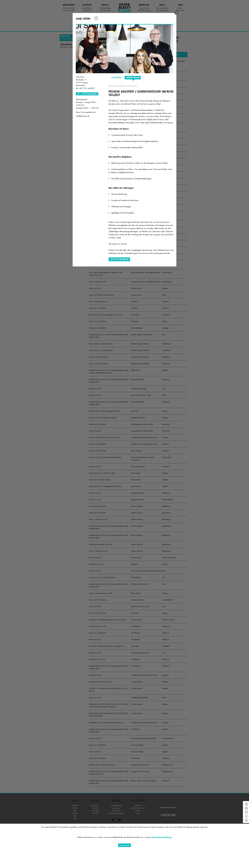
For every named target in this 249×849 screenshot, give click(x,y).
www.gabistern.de (123, 225)
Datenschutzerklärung (161, 837)
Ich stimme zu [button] (124, 845)
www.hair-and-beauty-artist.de (157, 253)
